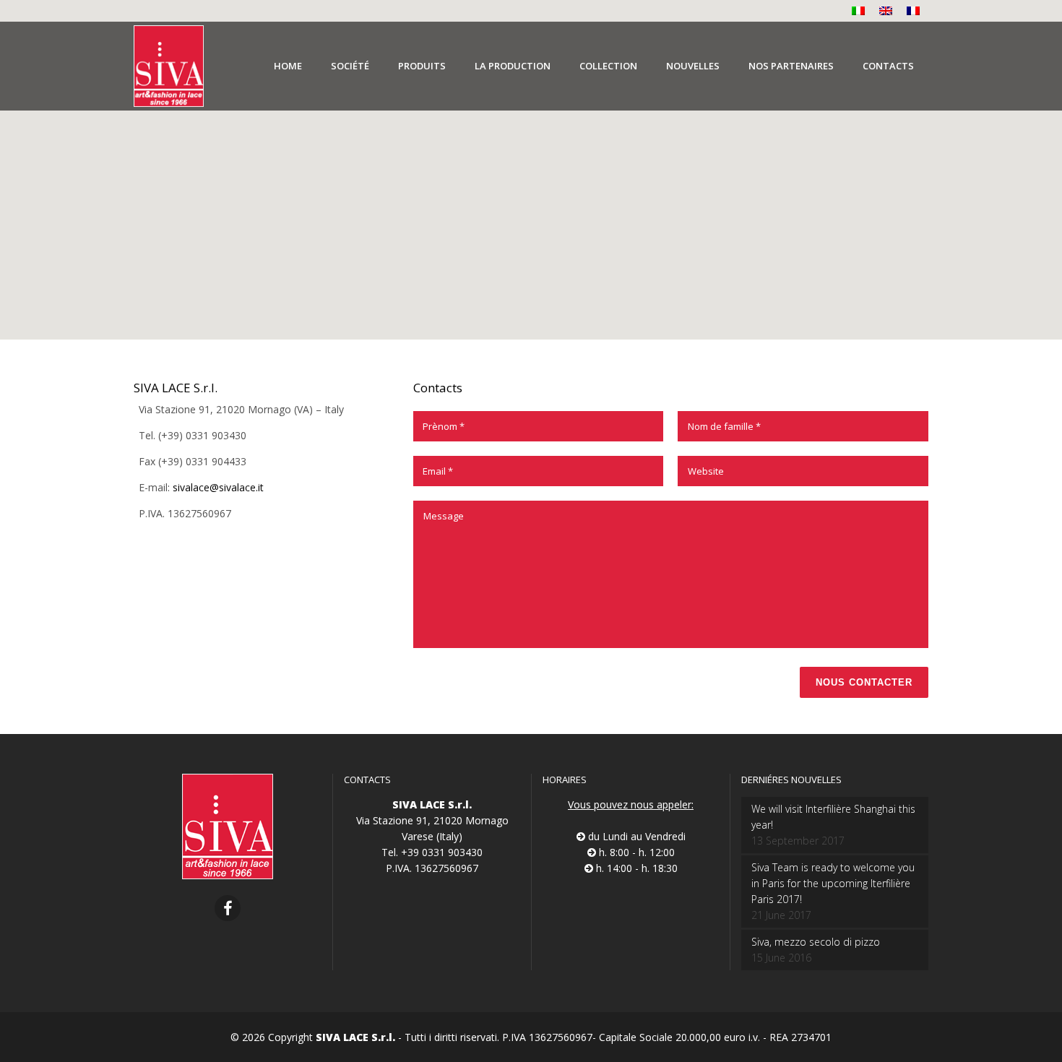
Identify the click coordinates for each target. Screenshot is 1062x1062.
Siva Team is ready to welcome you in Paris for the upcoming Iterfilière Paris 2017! (833, 883)
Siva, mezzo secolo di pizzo (815, 942)
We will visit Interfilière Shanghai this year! (833, 817)
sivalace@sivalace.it (218, 487)
